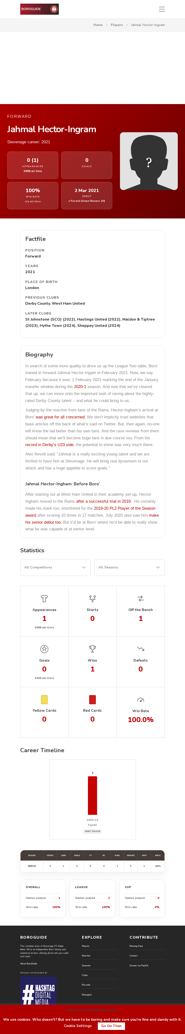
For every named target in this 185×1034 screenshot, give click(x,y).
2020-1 (80, 386)
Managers (87, 995)
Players (117, 25)
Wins (117, 855)
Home (98, 25)
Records (86, 985)
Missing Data (136, 946)
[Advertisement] (92, 68)
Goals (77, 855)
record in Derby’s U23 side (49, 444)
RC (104, 855)
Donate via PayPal (139, 965)
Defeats (131, 855)
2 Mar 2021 (87, 190)
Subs (63, 855)
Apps (144, 855)
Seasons (86, 965)
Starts (50, 855)
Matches (86, 956)
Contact (134, 956)
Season (31, 855)
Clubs (85, 975)
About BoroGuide (28, 963)
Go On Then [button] (111, 1026)
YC (90, 855)
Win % (157, 855)
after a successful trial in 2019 (103, 501)
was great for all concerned (60, 417)
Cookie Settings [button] (78, 1025)
